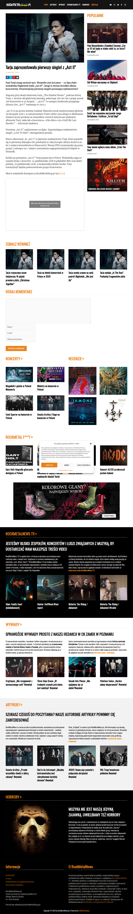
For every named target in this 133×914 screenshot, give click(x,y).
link (62, 173)
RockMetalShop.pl (83, 910)
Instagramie (98, 902)
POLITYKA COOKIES (14, 885)
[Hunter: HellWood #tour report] (50, 598)
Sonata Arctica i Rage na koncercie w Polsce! (48, 416)
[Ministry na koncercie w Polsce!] (50, 380)
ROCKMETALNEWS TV (73, 4)
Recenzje (75, 358)
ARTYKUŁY (53, 4)
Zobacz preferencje (83, 465)
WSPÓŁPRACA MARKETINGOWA (20, 882)
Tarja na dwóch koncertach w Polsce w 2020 (50, 274)
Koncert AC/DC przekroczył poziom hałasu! (112, 471)
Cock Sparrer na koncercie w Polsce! (19, 416)
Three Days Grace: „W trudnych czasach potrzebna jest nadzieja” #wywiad (49, 684)
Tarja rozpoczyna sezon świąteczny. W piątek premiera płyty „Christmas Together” (18, 278)
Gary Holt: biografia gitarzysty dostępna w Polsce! (19, 471)
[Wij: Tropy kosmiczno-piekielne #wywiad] (113, 764)
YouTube (109, 902)
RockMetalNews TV (20, 533)
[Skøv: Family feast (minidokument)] (19, 598)
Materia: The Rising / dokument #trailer (109, 606)
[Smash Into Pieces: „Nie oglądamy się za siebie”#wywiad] (82, 675)
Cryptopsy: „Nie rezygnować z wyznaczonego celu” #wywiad (19, 682)
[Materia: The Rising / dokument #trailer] (113, 598)
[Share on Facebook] (7, 77)
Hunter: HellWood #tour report (48, 606)
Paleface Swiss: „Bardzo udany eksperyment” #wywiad (113, 682)
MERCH (94, 4)
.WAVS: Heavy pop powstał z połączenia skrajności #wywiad (81, 773)
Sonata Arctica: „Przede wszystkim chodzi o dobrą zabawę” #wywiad (17, 773)
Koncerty (13, 358)
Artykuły (13, 704)
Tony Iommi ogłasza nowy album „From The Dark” (106, 148)
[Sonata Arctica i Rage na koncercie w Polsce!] (50, 409)
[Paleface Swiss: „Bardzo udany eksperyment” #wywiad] (113, 675)
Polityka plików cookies (65, 470)
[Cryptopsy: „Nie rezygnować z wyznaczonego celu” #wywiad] (19, 675)
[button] (91, 444)
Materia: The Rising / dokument (78, 606)
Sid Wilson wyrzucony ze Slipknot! (102, 82)
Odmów (66, 465)
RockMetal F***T (18, 437)
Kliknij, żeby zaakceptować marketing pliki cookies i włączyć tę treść (45, 204)
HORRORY (12, 797)
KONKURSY (85, 4)
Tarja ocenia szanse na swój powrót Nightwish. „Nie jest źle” (80, 276)
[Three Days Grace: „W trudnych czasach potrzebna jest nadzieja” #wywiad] (50, 675)
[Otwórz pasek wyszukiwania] (125, 4)
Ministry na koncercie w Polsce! (48, 387)
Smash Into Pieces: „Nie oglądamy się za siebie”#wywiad (79, 684)
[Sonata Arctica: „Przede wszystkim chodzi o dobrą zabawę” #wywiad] (19, 764)
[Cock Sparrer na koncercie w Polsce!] (19, 409)
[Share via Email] (17, 77)
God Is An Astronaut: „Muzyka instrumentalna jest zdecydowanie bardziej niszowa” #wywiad (50, 775)
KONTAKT (10, 875)
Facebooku (87, 902)
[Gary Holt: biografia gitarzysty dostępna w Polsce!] (19, 464)
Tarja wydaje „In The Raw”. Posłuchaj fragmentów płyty (112, 274)
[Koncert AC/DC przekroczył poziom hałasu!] (113, 464)
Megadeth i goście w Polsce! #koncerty (18, 387)
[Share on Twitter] (10, 77)
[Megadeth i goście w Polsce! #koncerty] (19, 380)
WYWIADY (62, 4)
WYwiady (13, 624)
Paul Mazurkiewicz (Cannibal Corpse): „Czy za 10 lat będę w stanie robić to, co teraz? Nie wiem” (106, 48)
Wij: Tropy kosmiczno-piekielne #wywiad (110, 771)
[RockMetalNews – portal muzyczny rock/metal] (19, 4)
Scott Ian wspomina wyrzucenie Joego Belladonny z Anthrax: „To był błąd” (104, 114)
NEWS (46, 4)
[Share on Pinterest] (14, 77)
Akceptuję (49, 465)
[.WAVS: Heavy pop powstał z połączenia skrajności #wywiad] (82, 764)
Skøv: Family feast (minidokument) (14, 606)
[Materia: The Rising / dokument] (82, 598)
